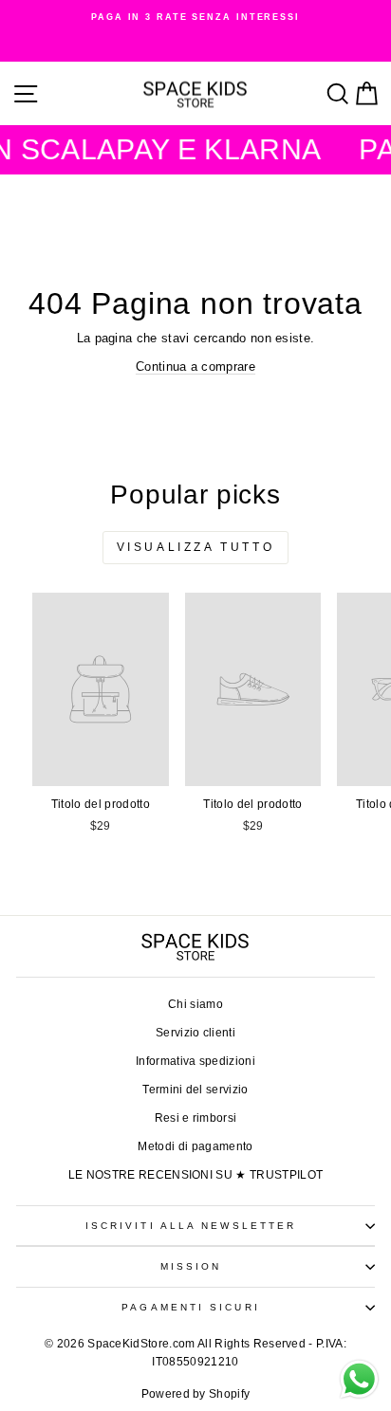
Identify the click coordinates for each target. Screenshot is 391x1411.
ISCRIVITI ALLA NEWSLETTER (190, 1225)
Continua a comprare (195, 366)
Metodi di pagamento (195, 1146)
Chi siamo (195, 1004)
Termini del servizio (195, 1089)
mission (191, 1266)
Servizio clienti (195, 1032)
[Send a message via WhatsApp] (359, 1379)
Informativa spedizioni (195, 1061)
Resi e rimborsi (196, 1118)
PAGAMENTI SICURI (190, 1307)
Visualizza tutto (196, 547)
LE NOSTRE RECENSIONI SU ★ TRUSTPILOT (196, 1175)
